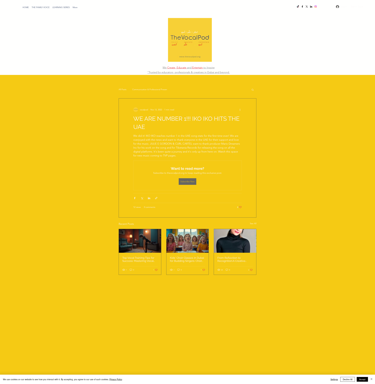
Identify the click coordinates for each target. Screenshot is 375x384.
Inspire (211, 67)
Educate (181, 67)
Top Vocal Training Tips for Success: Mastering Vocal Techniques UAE (138, 259)
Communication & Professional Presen (149, 89)
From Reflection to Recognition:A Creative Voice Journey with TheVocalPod (231, 259)
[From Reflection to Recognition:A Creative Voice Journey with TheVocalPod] (235, 241)
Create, (171, 67)
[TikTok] (297, 6)
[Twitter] (306, 6)
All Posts (122, 89)
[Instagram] (315, 6)
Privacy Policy (115, 379)
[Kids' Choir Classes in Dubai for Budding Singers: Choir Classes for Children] (187, 241)
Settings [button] (334, 379)
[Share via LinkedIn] (149, 198)
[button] (61, 7)
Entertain (197, 67)
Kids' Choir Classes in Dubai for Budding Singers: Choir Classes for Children (187, 259)
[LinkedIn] (311, 6)
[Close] (371, 379)
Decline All (347, 379)
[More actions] (240, 109)
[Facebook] (302, 6)
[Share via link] (156, 198)
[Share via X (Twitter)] (141, 198)
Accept (362, 379)
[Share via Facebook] (134, 198)
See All (253, 223)
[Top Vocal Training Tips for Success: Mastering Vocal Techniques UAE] (140, 241)
